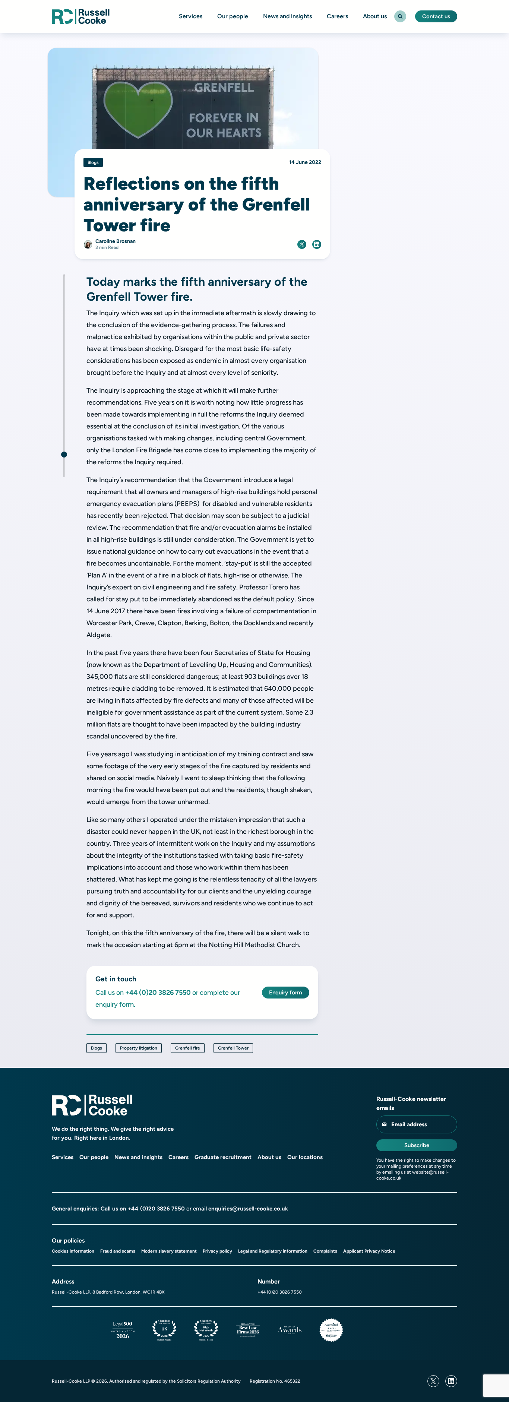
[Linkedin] (451, 1381)
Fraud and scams (117, 1251)
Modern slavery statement (169, 1251)
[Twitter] (433, 1381)
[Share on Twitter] (301, 244)
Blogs (96, 1048)
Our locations (305, 1157)
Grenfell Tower (233, 1048)
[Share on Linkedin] (316, 244)
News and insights (287, 16)
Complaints (325, 1251)
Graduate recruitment (223, 1157)
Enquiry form (285, 992)
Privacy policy (217, 1251)
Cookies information (73, 1251)
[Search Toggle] (400, 16)
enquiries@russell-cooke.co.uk (248, 1208)
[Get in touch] (64, 455)
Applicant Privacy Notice (369, 1251)
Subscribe (416, 1145)
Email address (409, 1124)
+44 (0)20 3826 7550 (156, 1208)
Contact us (436, 16)
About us (375, 16)
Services (190, 16)
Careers (337, 16)
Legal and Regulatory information (272, 1251)
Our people (232, 16)
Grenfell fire (187, 1048)
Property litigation (138, 1048)
